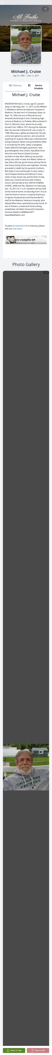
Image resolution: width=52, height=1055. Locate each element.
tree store (17, 228)
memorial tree (20, 225)
